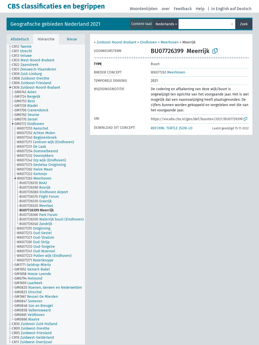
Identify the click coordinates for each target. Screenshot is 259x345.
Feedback (183, 8)
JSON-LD (185, 128)
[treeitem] (24, 46)
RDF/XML (158, 128)
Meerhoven (170, 42)
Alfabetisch (20, 39)
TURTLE (172, 128)
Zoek (244, 24)
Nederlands (165, 24)
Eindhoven (148, 42)
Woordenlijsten (144, 8)
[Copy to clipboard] (215, 51)
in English (220, 8)
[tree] (46, 194)
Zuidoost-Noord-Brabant (116, 42)
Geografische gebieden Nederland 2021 (55, 24)
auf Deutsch (240, 8)
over (166, 8)
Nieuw (72, 39)
